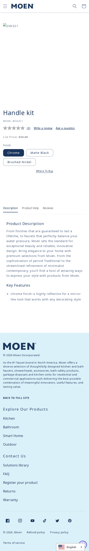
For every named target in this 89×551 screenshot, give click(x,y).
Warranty (10, 500)
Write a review (43, 128)
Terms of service (14, 543)
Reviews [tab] (48, 208)
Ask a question (65, 128)
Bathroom (11, 427)
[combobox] (70, 547)
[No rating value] (15, 128)
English (71, 547)
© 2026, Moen (12, 532)
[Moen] (19, 346)
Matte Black (39, 153)
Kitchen (9, 418)
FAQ (6, 474)
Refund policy (36, 532)
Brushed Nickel (19, 162)
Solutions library (16, 465)
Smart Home (13, 435)
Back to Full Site (16, 398)
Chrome (13, 153)
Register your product (20, 482)
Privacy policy (59, 532)
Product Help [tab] (30, 208)
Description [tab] (10, 208)
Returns (9, 491)
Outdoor (10, 444)
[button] (5, 6)
